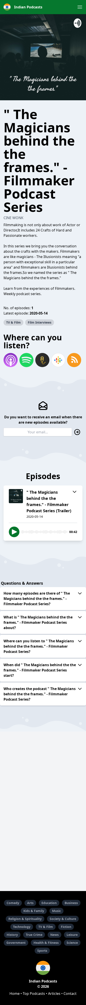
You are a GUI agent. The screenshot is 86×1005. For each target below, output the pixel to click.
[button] (79, 7)
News (54, 935)
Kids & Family (33, 911)
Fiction (66, 927)
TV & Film (13, 322)
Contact (70, 993)
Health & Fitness (46, 943)
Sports (42, 950)
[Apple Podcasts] (11, 360)
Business (71, 903)
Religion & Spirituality (25, 919)
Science (72, 943)
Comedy (13, 903)
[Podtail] (42, 360)
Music (56, 911)
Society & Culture (63, 919)
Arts (30, 903)
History (12, 935)
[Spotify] (26, 360)
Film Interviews (39, 322)
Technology (21, 927)
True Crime (34, 935)
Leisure (72, 935)
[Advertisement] (43, 849)
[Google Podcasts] (58, 360)
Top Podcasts (34, 993)
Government (16, 943)
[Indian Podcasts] (43, 968)
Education (49, 903)
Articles (54, 993)
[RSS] (74, 360)
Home (14, 993)
